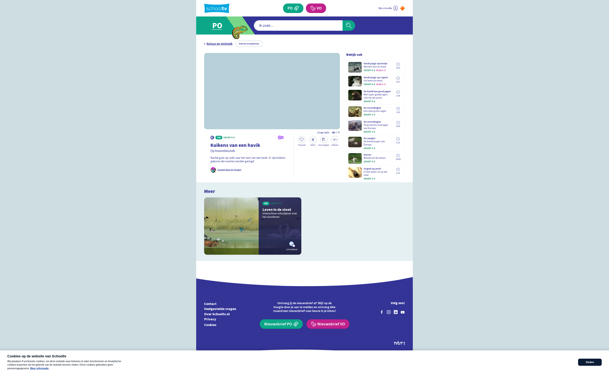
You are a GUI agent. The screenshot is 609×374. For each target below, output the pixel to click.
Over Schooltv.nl (217, 314)
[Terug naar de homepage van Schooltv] (216, 8)
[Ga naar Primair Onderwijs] (220, 25)
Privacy (210, 319)
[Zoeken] (349, 25)
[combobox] (298, 25)
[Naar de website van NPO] (402, 8)
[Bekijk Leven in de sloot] (252, 226)
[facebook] (381, 312)
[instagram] (388, 312)
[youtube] (402, 312)
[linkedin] (395, 312)
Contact (210, 303)
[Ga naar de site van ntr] (399, 343)
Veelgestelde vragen (220, 309)
